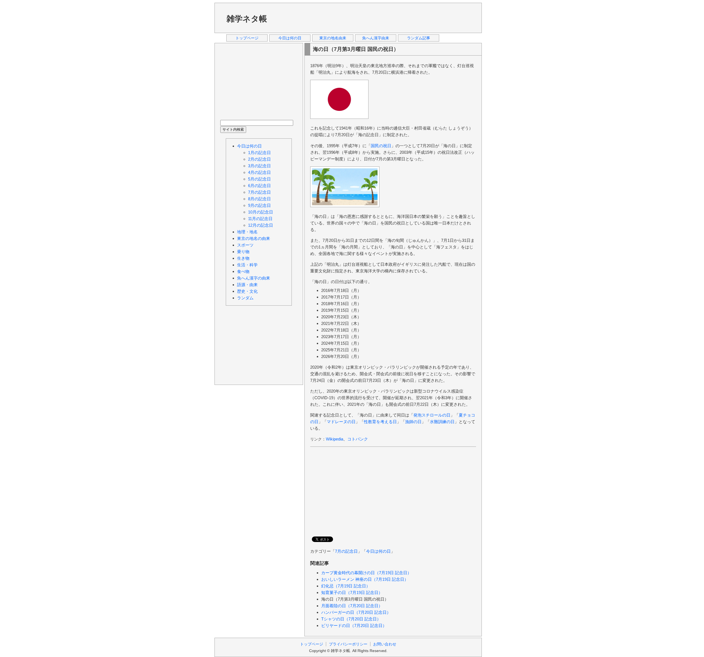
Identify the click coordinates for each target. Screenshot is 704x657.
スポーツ (245, 245)
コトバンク (357, 439)
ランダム (245, 297)
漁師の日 (413, 421)
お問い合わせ (384, 644)
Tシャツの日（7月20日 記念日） (351, 619)
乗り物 (243, 251)
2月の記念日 (259, 159)
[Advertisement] (376, 17)
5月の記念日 (259, 179)
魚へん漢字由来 (375, 38)
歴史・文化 (247, 291)
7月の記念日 (346, 551)
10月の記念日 (260, 212)
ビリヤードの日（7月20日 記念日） (354, 625)
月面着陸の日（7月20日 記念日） (352, 605)
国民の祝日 (381, 145)
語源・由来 (247, 284)
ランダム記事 (418, 38)
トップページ (246, 38)
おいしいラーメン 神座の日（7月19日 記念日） (364, 579)
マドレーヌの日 (341, 421)
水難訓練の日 (442, 421)
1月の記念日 (259, 152)
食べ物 (243, 271)
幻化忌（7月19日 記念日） (345, 586)
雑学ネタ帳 (247, 18)
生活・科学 (247, 264)
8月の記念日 (259, 198)
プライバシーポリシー (348, 644)
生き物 (243, 258)
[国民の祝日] (339, 117)
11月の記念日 (260, 218)
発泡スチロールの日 (431, 415)
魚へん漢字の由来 (253, 278)
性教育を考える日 (380, 421)
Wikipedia (334, 439)
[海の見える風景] (345, 205)
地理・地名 (247, 231)
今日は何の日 (289, 38)
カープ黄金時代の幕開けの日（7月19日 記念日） (366, 572)
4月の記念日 (259, 172)
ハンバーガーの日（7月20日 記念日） (356, 612)
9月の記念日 (259, 205)
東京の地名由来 (332, 38)
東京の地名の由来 (253, 238)
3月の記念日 (259, 165)
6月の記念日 (259, 185)
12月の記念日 (260, 225)
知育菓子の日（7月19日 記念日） (352, 592)
